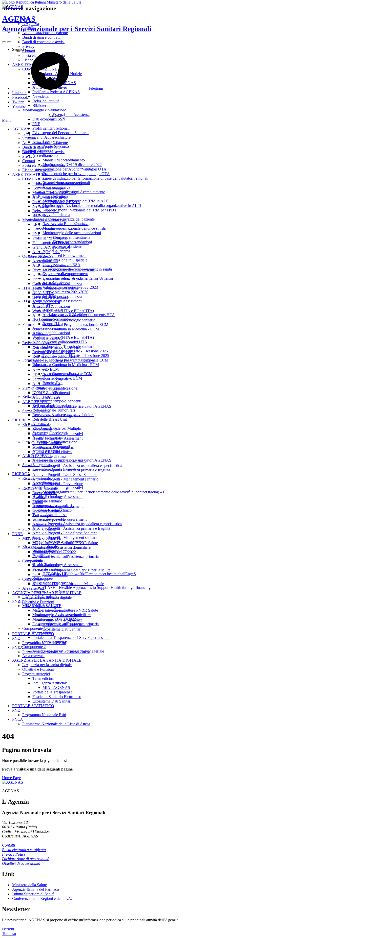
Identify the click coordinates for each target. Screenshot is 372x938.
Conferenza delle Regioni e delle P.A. (42, 898)
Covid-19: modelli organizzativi (57, 433)
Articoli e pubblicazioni (51, 306)
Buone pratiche (44, 493)
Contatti (28, 161)
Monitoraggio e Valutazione (44, 220)
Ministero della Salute (64, 2)
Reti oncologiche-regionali (53, 352)
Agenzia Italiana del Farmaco (35, 889)
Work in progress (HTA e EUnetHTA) (63, 311)
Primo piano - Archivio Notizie (57, 183)
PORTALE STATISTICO (33, 634)
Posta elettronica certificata (43, 165)
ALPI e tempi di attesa (50, 265)
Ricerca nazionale (36, 424)
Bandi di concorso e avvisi (43, 152)
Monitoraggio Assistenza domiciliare (61, 547)
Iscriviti (8, 929)
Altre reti (39, 370)
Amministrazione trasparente (45, 142)
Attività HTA (43, 293)
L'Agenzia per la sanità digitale (47, 597)
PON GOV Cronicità (39, 529)
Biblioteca (40, 215)
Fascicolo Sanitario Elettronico (67, 624)
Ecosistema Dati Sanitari (62, 629)
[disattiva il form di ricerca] (9, 42)
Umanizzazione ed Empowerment (59, 274)
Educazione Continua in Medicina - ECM (65, 329)
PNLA (17, 647)
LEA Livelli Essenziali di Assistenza (61, 224)
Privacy (28, 156)
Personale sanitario (47, 443)
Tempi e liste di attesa (49, 456)
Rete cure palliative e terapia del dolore (63, 361)
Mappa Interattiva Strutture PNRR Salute (65, 543)
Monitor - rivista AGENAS (54, 192)
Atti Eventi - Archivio (49, 197)
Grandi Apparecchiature (51, 247)
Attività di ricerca (46, 302)
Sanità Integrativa (36, 411)
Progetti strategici (46, 606)
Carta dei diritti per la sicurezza (57, 283)
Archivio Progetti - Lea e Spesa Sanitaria (64, 474)
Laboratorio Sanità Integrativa (56, 415)
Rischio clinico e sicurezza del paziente (63, 270)
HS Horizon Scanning (50, 297)
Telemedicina (43, 565)
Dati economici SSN (48, 229)
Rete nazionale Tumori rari (53, 356)
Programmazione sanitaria (53, 447)
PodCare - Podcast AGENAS (56, 202)
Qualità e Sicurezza (37, 256)
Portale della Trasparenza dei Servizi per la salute (71, 570)
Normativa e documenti (51, 393)
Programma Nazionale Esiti (44, 643)
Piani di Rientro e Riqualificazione (49, 388)
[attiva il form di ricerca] (4, 42)
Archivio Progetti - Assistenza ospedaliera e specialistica (77, 465)
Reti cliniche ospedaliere (41, 343)
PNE (36, 233)
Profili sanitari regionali (51, 238)
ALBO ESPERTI (36, 402)
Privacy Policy (14, 854)
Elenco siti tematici (37, 170)
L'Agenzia (30, 133)
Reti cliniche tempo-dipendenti (56, 347)
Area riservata (33, 588)
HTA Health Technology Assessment (51, 288)
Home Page (11, 778)
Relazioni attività (45, 211)
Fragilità (39, 497)
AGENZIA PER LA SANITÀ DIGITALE (46, 593)
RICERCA (21, 420)
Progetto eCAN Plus (48, 524)
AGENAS (76, 23)
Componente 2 (34, 579)
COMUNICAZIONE (39, 179)
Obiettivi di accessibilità (21, 863)
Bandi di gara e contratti (41, 147)
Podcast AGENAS (47, 338)
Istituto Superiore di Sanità (33, 894)
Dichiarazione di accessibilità (25, 859)
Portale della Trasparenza (62, 620)
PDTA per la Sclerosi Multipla (56, 374)
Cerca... (55, 115)
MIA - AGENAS (56, 687)
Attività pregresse (46, 252)
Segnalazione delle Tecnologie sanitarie (63, 320)
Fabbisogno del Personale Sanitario (60, 242)
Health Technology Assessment (57, 438)
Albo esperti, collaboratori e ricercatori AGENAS (71, 406)
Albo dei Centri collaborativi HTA (59, 315)
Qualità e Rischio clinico (52, 452)
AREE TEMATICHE (29, 174)
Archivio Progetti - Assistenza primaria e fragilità (71, 470)
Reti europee (42, 515)
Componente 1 (34, 561)
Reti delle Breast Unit (49, 365)
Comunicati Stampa (48, 188)
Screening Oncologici (49, 379)
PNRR (17, 534)
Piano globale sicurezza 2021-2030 (60, 279)
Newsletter (41, 206)
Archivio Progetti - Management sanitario (65, 479)
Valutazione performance (52, 520)
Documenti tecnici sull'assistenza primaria (65, 556)
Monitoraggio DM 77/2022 (54, 552)
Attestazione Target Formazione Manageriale (68, 584)
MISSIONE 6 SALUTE (41, 538)
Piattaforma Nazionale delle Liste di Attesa (56, 652)
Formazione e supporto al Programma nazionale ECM (65, 324)
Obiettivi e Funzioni (38, 602)
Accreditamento (45, 261)
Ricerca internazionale (40, 488)
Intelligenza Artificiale (50, 574)
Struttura (29, 138)
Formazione (41, 333)
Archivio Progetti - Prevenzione (57, 484)
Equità (37, 502)
